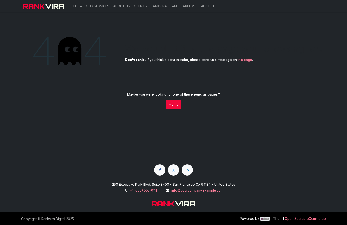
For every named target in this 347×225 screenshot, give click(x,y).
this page (245, 60)
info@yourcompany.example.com (197, 190)
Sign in (317, 6)
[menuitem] (78, 6)
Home (173, 104)
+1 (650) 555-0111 (143, 190)
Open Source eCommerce (305, 219)
